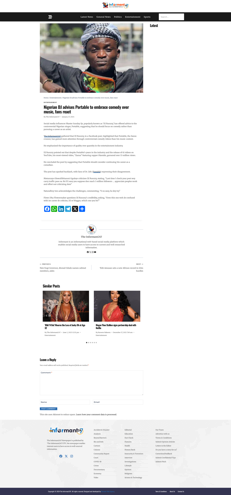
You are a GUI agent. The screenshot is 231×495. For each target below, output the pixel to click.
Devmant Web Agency (107, 491)
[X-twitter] (66, 456)
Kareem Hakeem (104, 332)
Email (97, 402)
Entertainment (132, 17)
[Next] (136, 316)
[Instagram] (71, 456)
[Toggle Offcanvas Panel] (50, 16)
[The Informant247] (115, 5)
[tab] (86, 342)
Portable (96, 171)
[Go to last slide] (46, 316)
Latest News (87, 17)
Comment (46, 372)
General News (103, 17)
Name (44, 402)
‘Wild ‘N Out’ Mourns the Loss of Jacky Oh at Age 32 (65, 326)
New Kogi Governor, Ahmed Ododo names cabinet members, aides (63, 267)
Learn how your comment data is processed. (96, 414)
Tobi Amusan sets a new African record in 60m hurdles (121, 267)
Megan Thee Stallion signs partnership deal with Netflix (116, 326)
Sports (147, 17)
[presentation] (66, 306)
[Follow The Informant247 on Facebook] (88, 252)
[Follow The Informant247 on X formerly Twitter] (90, 252)
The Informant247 (53, 117)
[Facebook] (60, 456)
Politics (118, 17)
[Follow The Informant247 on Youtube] (95, 252)
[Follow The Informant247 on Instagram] (93, 252)
